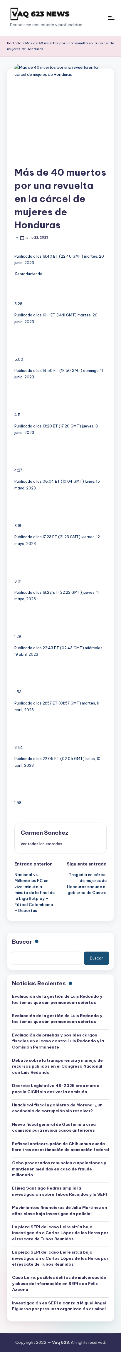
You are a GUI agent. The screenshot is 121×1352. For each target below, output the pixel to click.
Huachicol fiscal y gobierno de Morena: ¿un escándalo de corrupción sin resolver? (57, 1107)
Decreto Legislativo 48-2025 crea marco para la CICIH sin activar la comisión (56, 1088)
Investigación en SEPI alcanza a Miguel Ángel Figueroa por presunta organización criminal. (59, 1305)
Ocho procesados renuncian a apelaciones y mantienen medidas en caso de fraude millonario (59, 1168)
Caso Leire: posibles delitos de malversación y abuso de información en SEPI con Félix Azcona (59, 1283)
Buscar (22, 941)
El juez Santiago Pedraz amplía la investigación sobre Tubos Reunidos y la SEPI (59, 1191)
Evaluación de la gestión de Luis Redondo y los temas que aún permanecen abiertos (57, 999)
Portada (14, 43)
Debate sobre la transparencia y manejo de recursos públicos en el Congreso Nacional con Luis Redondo (57, 1066)
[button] (41, 843)
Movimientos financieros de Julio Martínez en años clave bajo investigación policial (59, 1210)
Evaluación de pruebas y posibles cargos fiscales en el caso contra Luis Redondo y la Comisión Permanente (58, 1041)
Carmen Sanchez (44, 832)
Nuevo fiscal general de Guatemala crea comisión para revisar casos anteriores (54, 1127)
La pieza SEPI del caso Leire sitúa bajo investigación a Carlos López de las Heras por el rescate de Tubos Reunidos (60, 1233)
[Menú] (111, 17)
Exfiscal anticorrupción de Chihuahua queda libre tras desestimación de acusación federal (60, 1146)
